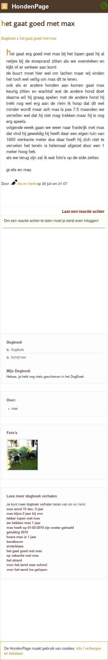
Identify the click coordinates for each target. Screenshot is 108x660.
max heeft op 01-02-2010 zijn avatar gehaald (40, 527)
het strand (14, 560)
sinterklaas (15, 546)
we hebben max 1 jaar (23, 522)
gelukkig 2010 (17, 532)
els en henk (27, 183)
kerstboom (15, 541)
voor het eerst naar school (27, 564)
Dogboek (8, 38)
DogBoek (17, 349)
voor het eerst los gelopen (27, 569)
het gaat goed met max (38, 38)
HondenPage (30, 6)
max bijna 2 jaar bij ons (25, 513)
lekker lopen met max (23, 518)
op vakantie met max (23, 555)
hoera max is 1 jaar (21, 536)
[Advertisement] (54, 290)
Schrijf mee (18, 357)
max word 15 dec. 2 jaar (25, 508)
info (79, 648)
